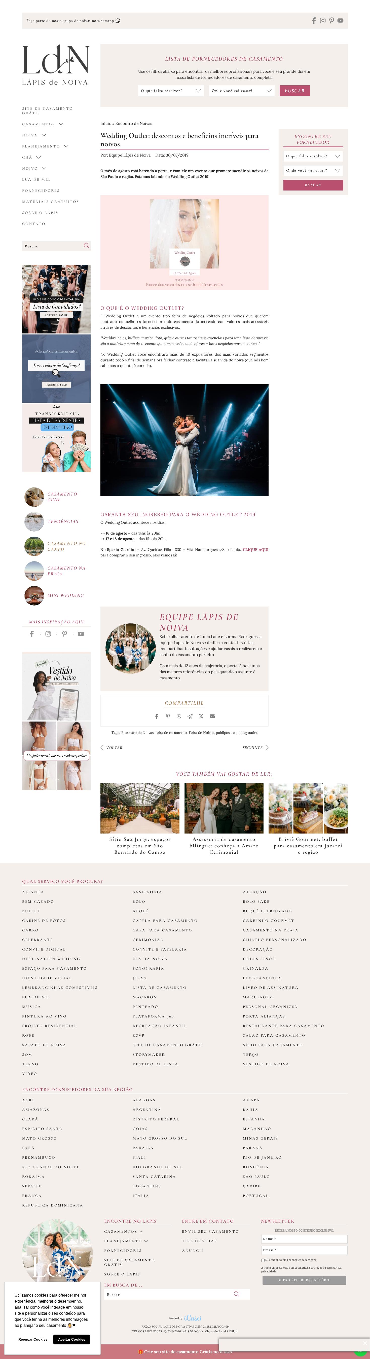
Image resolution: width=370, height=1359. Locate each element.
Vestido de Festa (155, 1064)
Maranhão (257, 1128)
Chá (27, 157)
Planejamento (41, 146)
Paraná (253, 1148)
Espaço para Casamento (54, 968)
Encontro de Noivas (133, 123)
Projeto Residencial (49, 1026)
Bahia (250, 1109)
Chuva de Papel (215, 1331)
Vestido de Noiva (266, 1064)
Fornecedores (41, 190)
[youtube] (340, 21)
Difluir (233, 1331)
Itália (141, 1195)
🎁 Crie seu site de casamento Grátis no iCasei (185, 1351)
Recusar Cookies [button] (33, 1339)
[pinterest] (331, 21)
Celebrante (37, 939)
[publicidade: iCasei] (56, 438)
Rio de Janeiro (262, 1157)
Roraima (33, 1176)
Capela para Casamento (165, 920)
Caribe (252, 1186)
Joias (139, 978)
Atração (255, 892)
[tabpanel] (140, 819)
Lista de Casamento (160, 987)
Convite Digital (44, 949)
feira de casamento (171, 732)
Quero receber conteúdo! (304, 1280)
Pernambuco (38, 1157)
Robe (28, 1035)
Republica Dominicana (52, 1205)
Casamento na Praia (271, 930)
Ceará (30, 1119)
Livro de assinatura (271, 987)
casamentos (38, 124)
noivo (30, 168)
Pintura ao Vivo (44, 1016)
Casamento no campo (67, 546)
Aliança (33, 892)
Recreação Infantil (160, 1026)
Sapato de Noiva (44, 1045)
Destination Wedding (51, 959)
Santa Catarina (154, 1176)
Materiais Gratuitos (50, 201)
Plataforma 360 (153, 1016)
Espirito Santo (42, 1128)
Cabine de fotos (44, 920)
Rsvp (139, 1035)
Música (31, 1006)
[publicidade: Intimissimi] (56, 756)
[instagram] (323, 21)
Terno (30, 1064)
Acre (28, 1100)
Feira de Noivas (201, 732)
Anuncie (193, 1250)
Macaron (145, 997)
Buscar (313, 184)
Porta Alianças (264, 1016)
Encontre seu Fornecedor (313, 139)
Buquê (141, 911)
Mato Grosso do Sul (160, 1138)
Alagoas (144, 1100)
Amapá (251, 1100)
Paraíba (143, 1148)
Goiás (140, 1128)
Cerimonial (148, 939)
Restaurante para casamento (283, 1026)
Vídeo (29, 1073)
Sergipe (32, 1186)
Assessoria (147, 892)
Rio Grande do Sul (158, 1167)
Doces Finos (259, 959)
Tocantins (147, 1186)
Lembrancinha (262, 978)
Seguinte (253, 747)
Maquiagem (258, 997)
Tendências (63, 521)
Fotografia (148, 968)
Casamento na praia (67, 571)
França (32, 1195)
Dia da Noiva (150, 959)
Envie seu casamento (210, 1231)
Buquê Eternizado (267, 911)
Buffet (31, 911)
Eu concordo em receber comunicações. (291, 1260)
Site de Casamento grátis (47, 110)
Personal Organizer (270, 1006)
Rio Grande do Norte (51, 1167)
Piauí (139, 1157)
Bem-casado (38, 901)
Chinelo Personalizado (275, 939)
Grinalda (256, 968)
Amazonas (36, 1109)
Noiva (30, 135)
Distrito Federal (156, 1119)
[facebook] (314, 21)
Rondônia (256, 1167)
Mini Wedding (66, 595)
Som (27, 1054)
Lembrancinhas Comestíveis (60, 987)
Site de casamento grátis (129, 1262)
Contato (34, 223)
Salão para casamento (274, 1035)
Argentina (147, 1109)
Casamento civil (62, 497)
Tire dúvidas (199, 1241)
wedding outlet (245, 732)
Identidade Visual (47, 978)
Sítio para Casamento (273, 1045)
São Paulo (256, 1176)
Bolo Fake (256, 901)
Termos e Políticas (147, 1331)
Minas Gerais (260, 1138)
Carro (30, 930)
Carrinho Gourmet (268, 920)
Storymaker (149, 1054)
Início (105, 123)
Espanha (254, 1119)
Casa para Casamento (162, 930)
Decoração (258, 949)
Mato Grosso (39, 1138)
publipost (223, 732)
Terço (251, 1054)
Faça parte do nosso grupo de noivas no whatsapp (70, 20)
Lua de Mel (36, 179)
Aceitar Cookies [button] (71, 1339)
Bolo (139, 901)
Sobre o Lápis (40, 212)
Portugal (256, 1195)
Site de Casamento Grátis (168, 1045)
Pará (28, 1148)
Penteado (145, 1006)
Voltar (114, 747)
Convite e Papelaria (160, 949)
